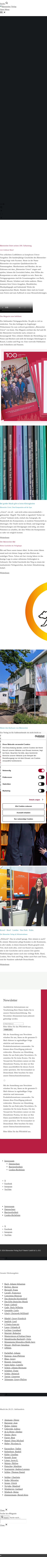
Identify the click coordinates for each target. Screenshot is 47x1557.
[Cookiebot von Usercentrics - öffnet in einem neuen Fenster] (34, 736)
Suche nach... (15, 1517)
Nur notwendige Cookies (23, 819)
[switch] (41, 777)
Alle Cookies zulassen (23, 806)
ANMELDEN (8, 1030)
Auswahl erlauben (23, 812)
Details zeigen (34, 800)
